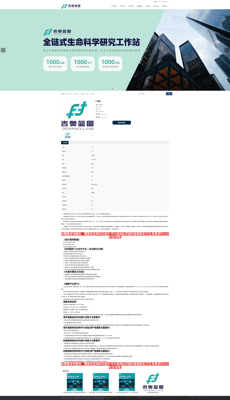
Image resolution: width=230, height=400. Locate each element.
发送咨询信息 (121, 122)
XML (92, 398)
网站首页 (75, 93)
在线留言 (165, 6)
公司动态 (131, 6)
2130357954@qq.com (163, 1)
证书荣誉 (148, 6)
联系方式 (156, 6)
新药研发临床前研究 (153, 392)
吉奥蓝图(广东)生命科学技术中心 (83, 398)
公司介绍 (122, 6)
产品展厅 (139, 6)
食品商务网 (108, 398)
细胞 (87, 93)
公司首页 (114, 6)
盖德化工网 (102, 398)
